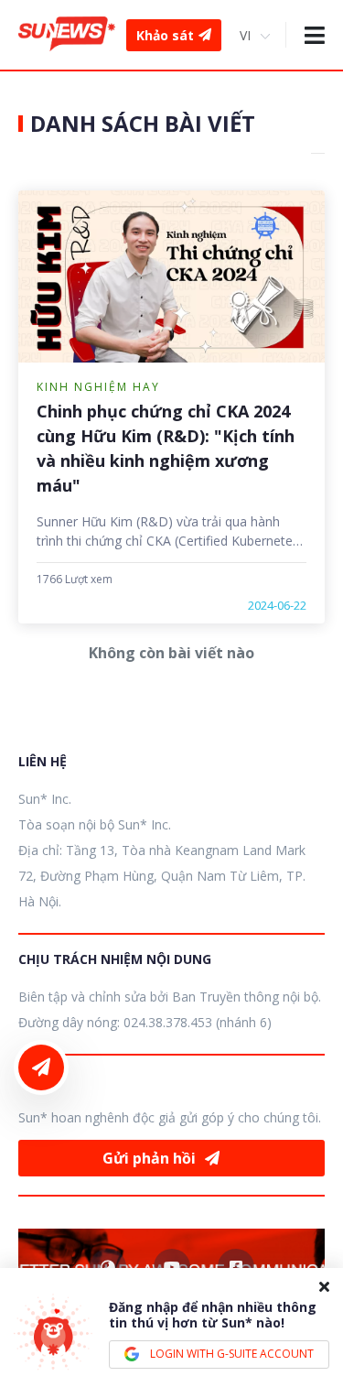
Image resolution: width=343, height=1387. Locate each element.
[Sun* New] (66, 34)
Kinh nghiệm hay (98, 387)
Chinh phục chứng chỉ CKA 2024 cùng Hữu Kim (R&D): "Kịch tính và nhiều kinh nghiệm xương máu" (166, 448)
